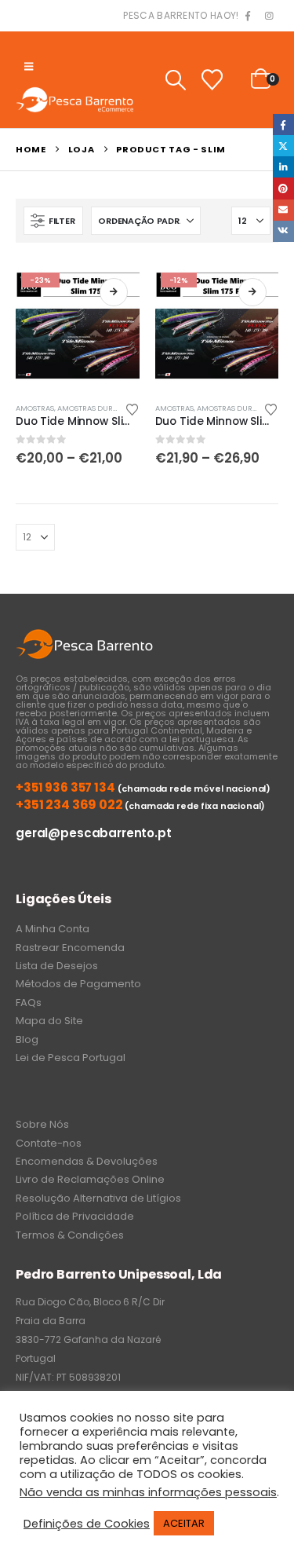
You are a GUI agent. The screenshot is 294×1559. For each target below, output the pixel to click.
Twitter (283, 145)
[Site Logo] (74, 99)
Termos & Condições (70, 1235)
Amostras (35, 408)
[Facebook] (247, 16)
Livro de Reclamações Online (90, 1179)
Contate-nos (49, 1143)
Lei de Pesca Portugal (70, 1057)
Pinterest (283, 188)
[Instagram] (269, 16)
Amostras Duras (89, 408)
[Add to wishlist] (132, 408)
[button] (29, 66)
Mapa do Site (49, 1020)
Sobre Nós (42, 1124)
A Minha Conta (52, 928)
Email (283, 210)
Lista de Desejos (57, 965)
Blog (27, 1039)
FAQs (29, 1002)
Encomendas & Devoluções (87, 1161)
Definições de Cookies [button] (87, 1524)
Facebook (283, 124)
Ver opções (114, 292)
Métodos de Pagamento (78, 983)
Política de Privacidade (75, 1216)
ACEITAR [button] (184, 1523)
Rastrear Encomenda (70, 947)
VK (283, 231)
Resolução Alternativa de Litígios (98, 1198)
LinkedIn (283, 166)
